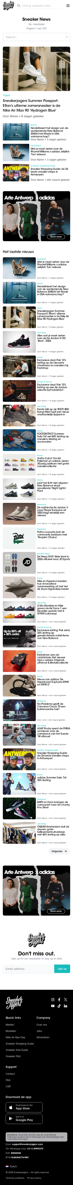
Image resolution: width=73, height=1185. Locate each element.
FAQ (8, 1080)
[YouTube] (53, 1006)
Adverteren (42, 1037)
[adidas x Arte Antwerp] (36, 216)
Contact (10, 1073)
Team (6, 95)
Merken (10, 1024)
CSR (8, 1086)
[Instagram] (53, 999)
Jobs (39, 1030)
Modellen (11, 1030)
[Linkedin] (65, 1006)
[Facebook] (59, 999)
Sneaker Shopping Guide (20, 1043)
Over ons (41, 1024)
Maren (14, 116)
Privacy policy (34, 1178)
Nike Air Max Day (15, 1037)
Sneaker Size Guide (17, 1049)
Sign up (62, 968)
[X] (65, 999)
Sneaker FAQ (13, 1056)
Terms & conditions (15, 1178)
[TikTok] (59, 1006)
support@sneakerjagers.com (27, 1144)
